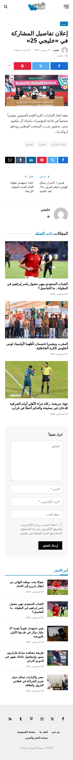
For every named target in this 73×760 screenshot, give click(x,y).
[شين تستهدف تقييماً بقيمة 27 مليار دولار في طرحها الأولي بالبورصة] (57, 633)
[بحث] (6, 6)
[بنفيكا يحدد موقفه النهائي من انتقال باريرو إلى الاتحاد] (57, 587)
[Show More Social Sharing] (9, 66)
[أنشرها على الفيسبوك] (59, 66)
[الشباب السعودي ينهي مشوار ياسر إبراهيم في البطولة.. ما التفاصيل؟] (36, 259)
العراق (29, 144)
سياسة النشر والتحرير (36, 737)
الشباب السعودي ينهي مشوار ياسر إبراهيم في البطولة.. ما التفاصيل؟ (37, 286)
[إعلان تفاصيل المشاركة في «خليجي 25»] (36, 90)
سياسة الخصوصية (26, 732)
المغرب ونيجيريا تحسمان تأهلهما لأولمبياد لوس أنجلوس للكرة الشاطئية (37, 345)
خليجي (56, 49)
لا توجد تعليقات (20, 49)
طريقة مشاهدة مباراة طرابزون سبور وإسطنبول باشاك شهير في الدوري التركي (24, 657)
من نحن (56, 732)
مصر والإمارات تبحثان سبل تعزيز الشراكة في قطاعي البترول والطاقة (28, 681)
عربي (64, 23)
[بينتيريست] (22, 66)
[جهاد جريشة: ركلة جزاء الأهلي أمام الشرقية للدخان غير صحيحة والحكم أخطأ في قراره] (36, 379)
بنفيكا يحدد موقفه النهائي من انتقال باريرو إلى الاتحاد (27, 584)
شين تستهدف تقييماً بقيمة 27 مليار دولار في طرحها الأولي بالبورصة (26, 632)
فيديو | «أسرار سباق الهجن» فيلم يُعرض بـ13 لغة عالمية (54, 187)
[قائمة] (66, 6)
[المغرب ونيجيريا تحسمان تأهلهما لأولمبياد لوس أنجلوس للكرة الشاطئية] (36, 319)
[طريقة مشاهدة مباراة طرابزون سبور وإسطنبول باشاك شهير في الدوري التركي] (57, 658)
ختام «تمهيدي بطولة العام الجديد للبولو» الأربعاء (21, 187)
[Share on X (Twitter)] (41, 66)
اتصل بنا (44, 732)
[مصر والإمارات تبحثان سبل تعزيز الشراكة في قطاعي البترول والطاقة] (57, 682)
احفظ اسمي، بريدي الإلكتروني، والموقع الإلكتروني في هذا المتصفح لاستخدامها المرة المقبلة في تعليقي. (40, 529)
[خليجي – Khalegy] (36, 6)
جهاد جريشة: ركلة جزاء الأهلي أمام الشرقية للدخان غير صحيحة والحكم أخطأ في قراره (39, 405)
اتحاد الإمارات (58, 144)
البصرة (42, 144)
